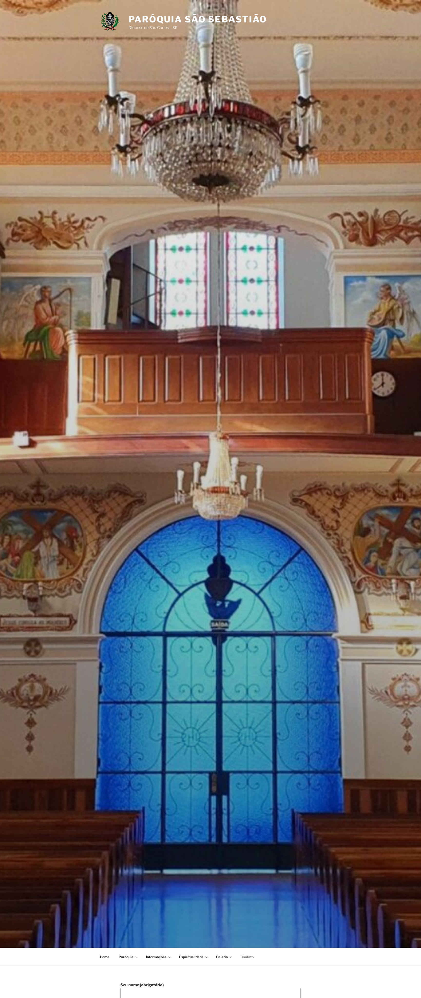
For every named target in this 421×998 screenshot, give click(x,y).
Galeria (222, 957)
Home (104, 957)
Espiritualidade (191, 957)
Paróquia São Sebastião (197, 19)
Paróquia (126, 957)
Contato (247, 957)
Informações (156, 957)
